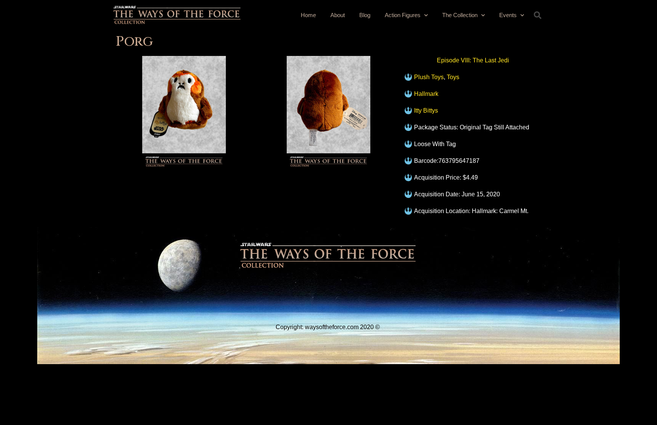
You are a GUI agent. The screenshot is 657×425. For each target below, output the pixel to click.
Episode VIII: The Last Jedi (473, 60)
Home (308, 15)
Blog (364, 15)
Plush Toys (429, 77)
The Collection (460, 15)
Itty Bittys (426, 110)
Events (508, 15)
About (337, 15)
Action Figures (403, 15)
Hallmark (426, 94)
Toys (453, 77)
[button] (537, 15)
